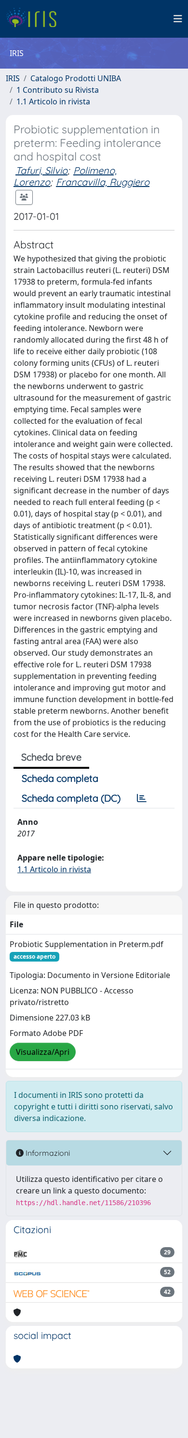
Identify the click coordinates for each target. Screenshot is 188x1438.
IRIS (13, 78)
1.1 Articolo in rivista (53, 101)
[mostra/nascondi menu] (178, 19)
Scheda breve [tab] (51, 757)
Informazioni (47, 1153)
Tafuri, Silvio (41, 170)
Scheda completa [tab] (60, 778)
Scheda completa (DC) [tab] (71, 798)
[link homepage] (35, 19)
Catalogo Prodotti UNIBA (75, 78)
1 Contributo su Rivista (57, 90)
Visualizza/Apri (42, 1052)
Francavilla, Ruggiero (102, 182)
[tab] (142, 798)
